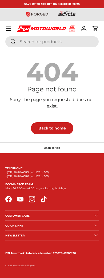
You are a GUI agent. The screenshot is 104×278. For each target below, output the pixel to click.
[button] (95, 29)
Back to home (52, 128)
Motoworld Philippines (24, 265)
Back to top (52, 148)
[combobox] (52, 41)
